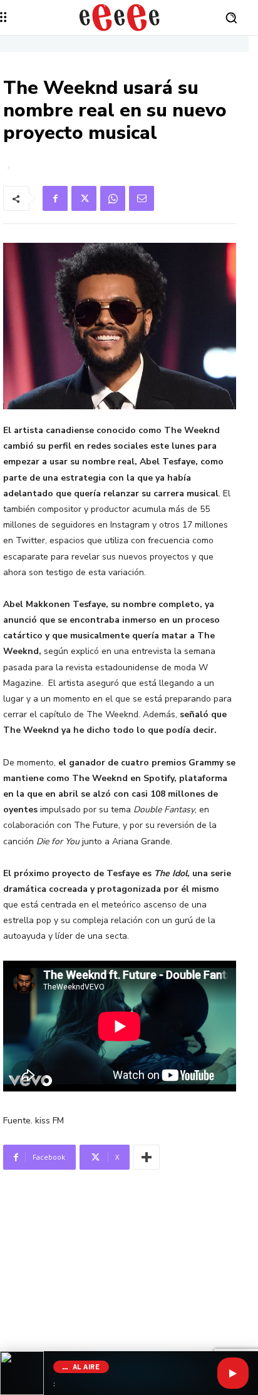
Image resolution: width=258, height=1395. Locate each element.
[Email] (141, 198)
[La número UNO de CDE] (119, 17)
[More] (146, 1157)
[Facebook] (55, 198)
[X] (83, 198)
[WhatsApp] (112, 198)
